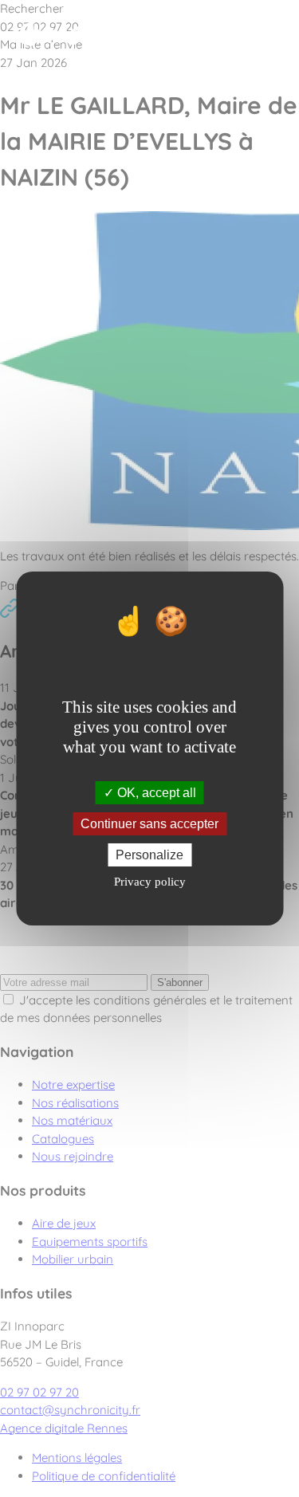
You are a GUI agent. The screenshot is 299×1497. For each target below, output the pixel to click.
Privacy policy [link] (150, 881)
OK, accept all (155, 792)
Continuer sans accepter (149, 824)
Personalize (149, 855)
